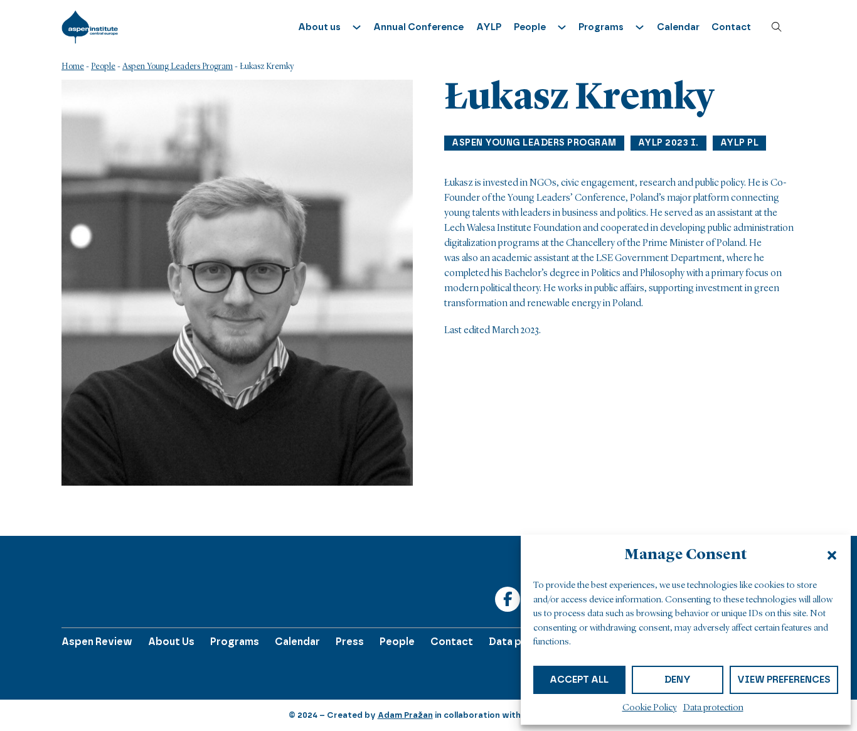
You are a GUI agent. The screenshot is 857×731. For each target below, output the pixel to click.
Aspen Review (96, 642)
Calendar (678, 27)
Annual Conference (418, 27)
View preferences (784, 679)
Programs (234, 642)
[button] (832, 555)
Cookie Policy (649, 708)
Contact (731, 27)
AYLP (488, 27)
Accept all (579, 679)
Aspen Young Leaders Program (177, 66)
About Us (171, 642)
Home (72, 66)
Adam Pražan (405, 715)
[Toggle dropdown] (356, 27)
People (103, 66)
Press (350, 642)
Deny (677, 679)
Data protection (713, 708)
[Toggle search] (777, 27)
